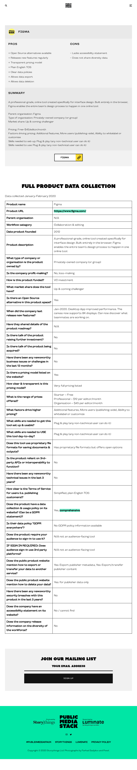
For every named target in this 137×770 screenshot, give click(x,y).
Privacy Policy (101, 742)
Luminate (82, 742)
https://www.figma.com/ (70, 211)
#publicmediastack (38, 742)
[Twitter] (71, 735)
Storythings (63, 742)
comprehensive (70, 510)
